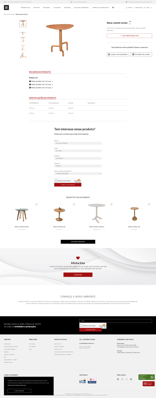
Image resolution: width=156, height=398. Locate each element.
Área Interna (11, 14)
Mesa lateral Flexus (22, 226)
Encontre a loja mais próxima (11, 346)
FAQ (5, 357)
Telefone (57, 156)
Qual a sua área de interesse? (63, 171)
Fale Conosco (57, 344)
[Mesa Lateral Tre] (134, 213)
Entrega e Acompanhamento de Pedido (63, 352)
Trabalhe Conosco (8, 362)
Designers (67, 7)
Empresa (57, 163)
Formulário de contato (142, 54)
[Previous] (34, 39)
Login (30, 349)
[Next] (85, 39)
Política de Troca (58, 349)
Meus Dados (32, 344)
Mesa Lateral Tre (134, 226)
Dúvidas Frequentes (59, 346)
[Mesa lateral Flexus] (21, 213)
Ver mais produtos (78, 242)
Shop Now (36, 7)
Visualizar (21, 235)
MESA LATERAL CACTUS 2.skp (41, 84)
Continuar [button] (19, 391)
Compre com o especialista (100, 7)
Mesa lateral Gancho (96, 226)
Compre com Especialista (119, 54)
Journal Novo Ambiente (9, 349)
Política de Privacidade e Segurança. (17, 385)
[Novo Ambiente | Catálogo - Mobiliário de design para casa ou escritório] (6, 7)
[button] (129, 36)
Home (5, 14)
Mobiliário (46, 7)
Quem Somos (7, 344)
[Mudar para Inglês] (113, 7)
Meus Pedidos (32, 346)
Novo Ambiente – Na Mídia (10, 359)
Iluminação (57, 7)
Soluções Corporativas (81, 7)
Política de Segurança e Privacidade (62, 354)
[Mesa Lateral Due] (59, 213)
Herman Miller (25, 7)
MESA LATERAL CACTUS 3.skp (41, 87)
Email (56, 148)
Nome (56, 141)
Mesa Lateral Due (59, 226)
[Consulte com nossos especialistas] (146, 377)
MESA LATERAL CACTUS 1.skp (41, 81)
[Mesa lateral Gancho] (97, 213)
